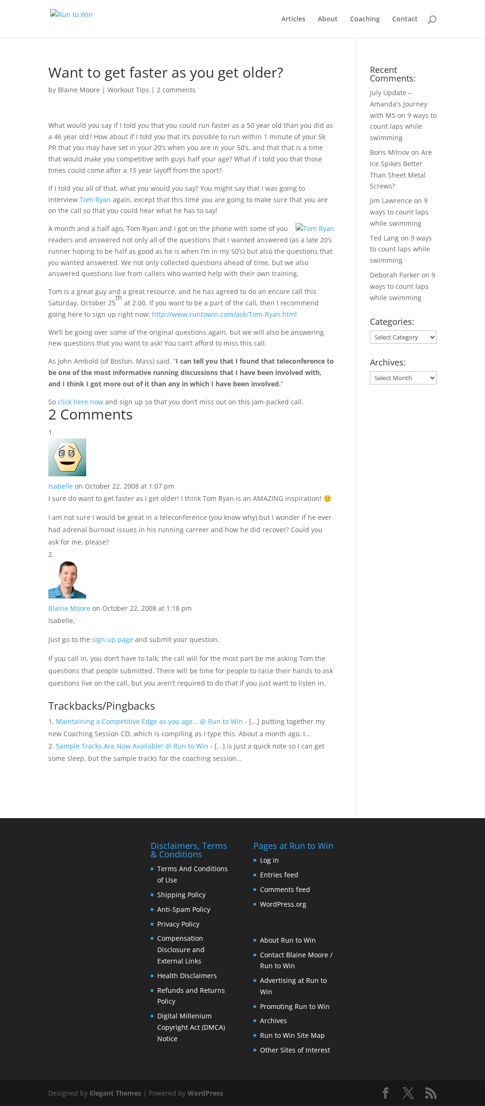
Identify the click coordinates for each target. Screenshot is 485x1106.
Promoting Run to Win (295, 1006)
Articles (293, 19)
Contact (405, 19)
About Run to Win (288, 940)
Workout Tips (128, 89)
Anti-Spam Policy (183, 909)
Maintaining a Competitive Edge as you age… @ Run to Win (149, 721)
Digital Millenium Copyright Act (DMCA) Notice (191, 1027)
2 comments (176, 89)
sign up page (112, 639)
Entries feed (279, 874)
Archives (273, 1020)
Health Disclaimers (187, 975)
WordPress (205, 1092)
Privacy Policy (178, 923)
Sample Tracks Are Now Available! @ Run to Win (132, 745)
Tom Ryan (95, 199)
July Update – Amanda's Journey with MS (398, 104)
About (328, 19)
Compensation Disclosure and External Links (181, 949)
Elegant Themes (115, 1092)
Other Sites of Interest (295, 1049)
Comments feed (285, 889)
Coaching (365, 19)
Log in (269, 860)
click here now (80, 401)
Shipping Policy (181, 894)
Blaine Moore (79, 89)
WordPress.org (283, 904)
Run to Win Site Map (292, 1035)
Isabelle (60, 486)
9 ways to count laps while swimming (403, 127)
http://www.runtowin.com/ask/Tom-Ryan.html (224, 314)
